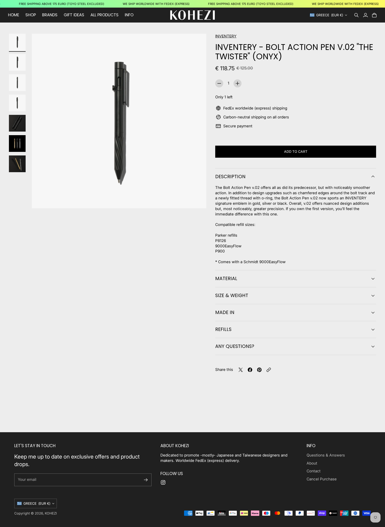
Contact (314, 471)
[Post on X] (241, 370)
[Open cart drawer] (374, 15)
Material (226, 278)
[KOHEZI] (192, 15)
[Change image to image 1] (17, 42)
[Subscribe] (145, 480)
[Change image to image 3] (17, 82)
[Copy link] (269, 370)
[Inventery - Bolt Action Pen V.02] (119, 121)
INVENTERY (225, 36)
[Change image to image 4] (17, 103)
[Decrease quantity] (219, 83)
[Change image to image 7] (17, 163)
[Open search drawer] (356, 15)
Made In (224, 312)
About (312, 463)
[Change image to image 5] (17, 123)
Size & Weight (231, 295)
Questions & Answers (326, 455)
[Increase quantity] (237, 83)
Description (230, 176)
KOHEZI (51, 513)
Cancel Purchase (322, 479)
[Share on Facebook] (250, 370)
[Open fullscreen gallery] (198, 200)
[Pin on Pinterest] (259, 370)
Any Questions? (234, 346)
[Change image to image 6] (17, 143)
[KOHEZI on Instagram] (163, 482)
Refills (223, 329)
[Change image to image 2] (17, 62)
